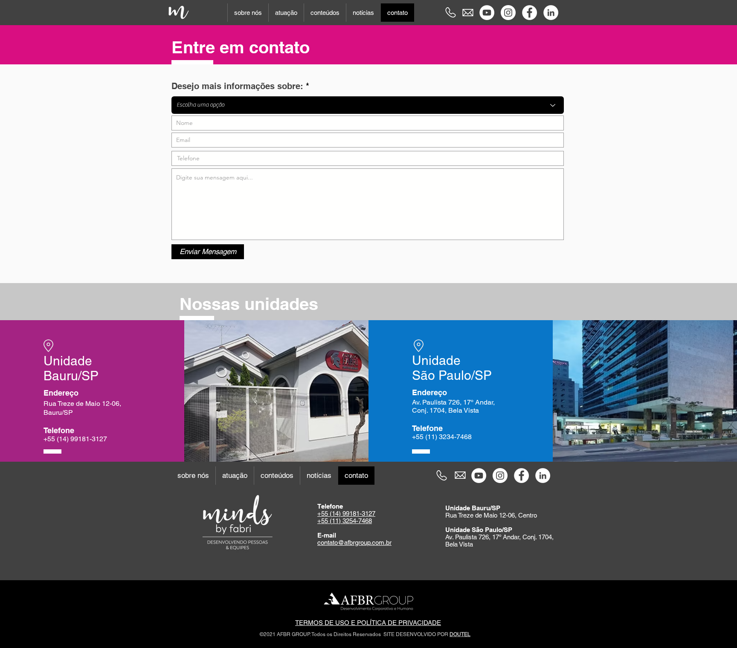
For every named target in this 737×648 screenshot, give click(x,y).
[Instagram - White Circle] (508, 12)
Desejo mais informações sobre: (237, 86)
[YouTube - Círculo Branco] (486, 12)
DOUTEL (460, 634)
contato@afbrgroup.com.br (354, 542)
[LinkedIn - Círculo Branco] (550, 12)
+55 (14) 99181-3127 (346, 513)
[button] (247, 12)
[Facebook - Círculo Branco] (529, 12)
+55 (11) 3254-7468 (344, 520)
